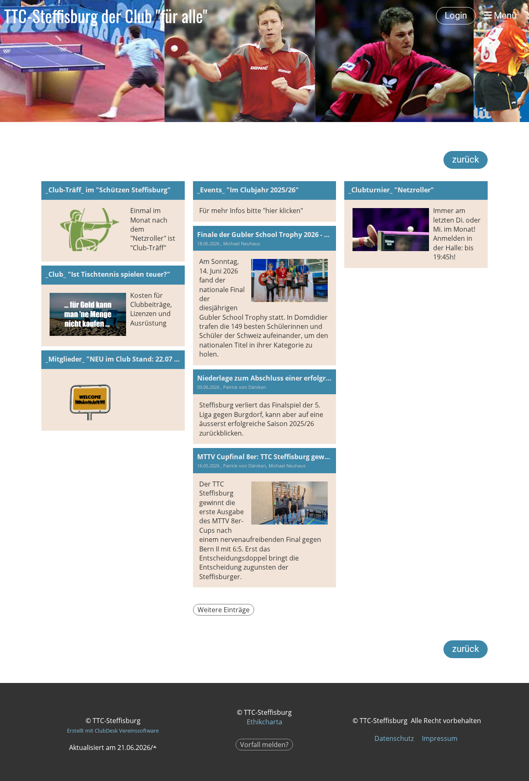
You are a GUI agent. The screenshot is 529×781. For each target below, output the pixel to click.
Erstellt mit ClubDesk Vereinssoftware (113, 730)
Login (456, 15)
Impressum (440, 738)
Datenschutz (394, 738)
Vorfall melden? (264, 744)
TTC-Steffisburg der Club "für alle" (105, 15)
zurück (465, 159)
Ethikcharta (264, 721)
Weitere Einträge (224, 609)
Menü (504, 15)
